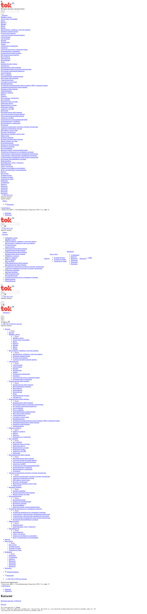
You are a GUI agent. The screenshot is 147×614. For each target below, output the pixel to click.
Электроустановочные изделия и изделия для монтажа (31, 476)
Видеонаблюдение (19, 500)
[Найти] (2, 13)
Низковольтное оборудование (23, 403)
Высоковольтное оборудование (23, 458)
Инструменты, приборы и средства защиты (27, 354)
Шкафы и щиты (18, 338)
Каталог (11, 332)
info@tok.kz (6, 208)
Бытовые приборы (19, 491)
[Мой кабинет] (2, 300)
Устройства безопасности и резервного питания (29, 512)
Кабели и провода (19, 431)
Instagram (8, 213)
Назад (13, 331)
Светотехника (17, 365)
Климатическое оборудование (23, 385)
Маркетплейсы (18, 525)
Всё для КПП (17, 442)
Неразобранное (18, 532)
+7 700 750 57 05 (7, 195)
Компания (12, 555)
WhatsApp (8, 215)
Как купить (13, 545)
